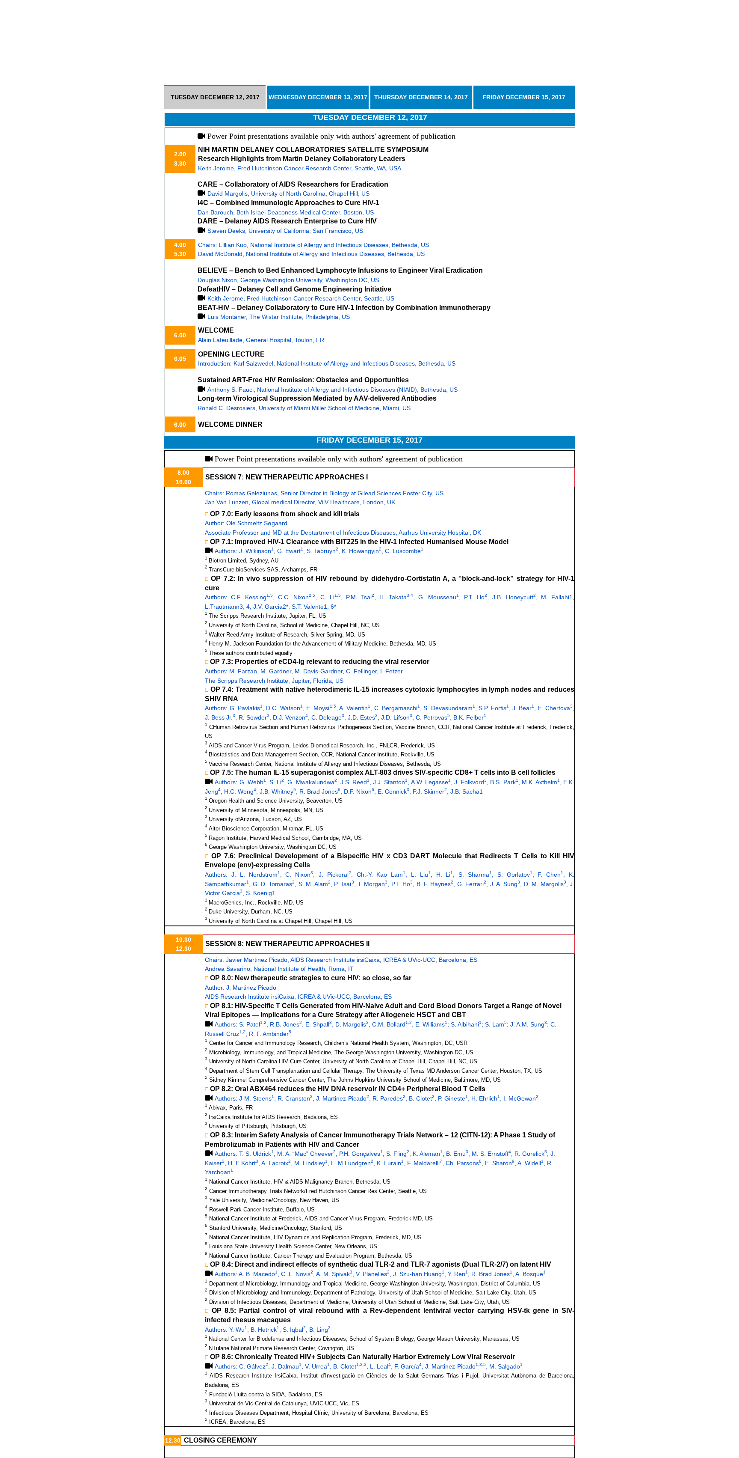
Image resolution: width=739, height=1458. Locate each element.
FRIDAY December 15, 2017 (523, 97)
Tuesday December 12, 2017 (215, 97)
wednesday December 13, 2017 (318, 97)
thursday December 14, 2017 (421, 97)
